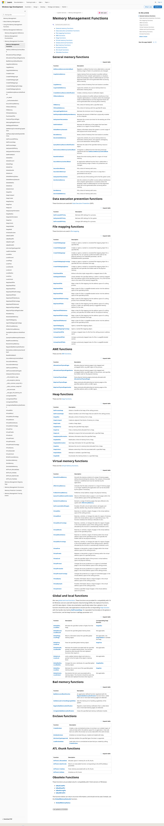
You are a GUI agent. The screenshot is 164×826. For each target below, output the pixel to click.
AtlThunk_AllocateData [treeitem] (12, 469)
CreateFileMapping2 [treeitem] (12, 83)
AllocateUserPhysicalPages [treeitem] (13, 55)
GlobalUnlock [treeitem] (10, 189)
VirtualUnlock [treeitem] (10, 454)
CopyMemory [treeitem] (10, 67)
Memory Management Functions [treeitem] (12, 45)
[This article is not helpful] (156, 42)
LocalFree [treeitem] (9, 264)
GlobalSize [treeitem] (9, 186)
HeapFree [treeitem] (9, 204)
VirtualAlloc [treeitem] (9, 410)
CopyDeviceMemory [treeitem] (11, 64)
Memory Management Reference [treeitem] (14, 33)
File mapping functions (63, 33)
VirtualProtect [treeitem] (10, 438)
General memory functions (64, 28)
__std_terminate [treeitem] (10, 389)
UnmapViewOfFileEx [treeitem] (12, 402)
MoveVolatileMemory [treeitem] (12, 317)
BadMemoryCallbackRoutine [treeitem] (14, 61)
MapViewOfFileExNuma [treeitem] (12, 298)
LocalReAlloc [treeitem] (9, 273)
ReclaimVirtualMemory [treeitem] (12, 344)
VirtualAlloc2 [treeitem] (9, 413)
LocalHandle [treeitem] (9, 267)
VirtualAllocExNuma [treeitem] (11, 423)
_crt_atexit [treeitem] (9, 97)
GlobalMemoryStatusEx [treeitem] (12, 179)
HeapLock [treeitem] (9, 207)
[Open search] (155, 2)
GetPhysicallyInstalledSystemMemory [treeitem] (15, 135)
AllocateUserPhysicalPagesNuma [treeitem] (15, 58)
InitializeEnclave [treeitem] (10, 232)
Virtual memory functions (64, 40)
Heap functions (61, 38)
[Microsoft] (3, 2)
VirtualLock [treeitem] (9, 435)
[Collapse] (25, 11)
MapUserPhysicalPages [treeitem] (12, 307)
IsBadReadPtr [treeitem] (10, 239)
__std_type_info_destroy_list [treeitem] (14, 392)
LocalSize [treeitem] (8, 276)
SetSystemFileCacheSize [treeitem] (13, 374)
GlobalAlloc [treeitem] (9, 158)
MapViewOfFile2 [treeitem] (10, 285)
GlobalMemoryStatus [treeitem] (12, 176)
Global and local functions (64, 43)
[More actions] (109, 12)
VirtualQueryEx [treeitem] (10, 451)
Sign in (160, 2)
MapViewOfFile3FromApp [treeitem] (13, 292)
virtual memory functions (70, 466)
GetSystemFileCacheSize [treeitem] (13, 151)
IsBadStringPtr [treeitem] (10, 242)
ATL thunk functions (62, 50)
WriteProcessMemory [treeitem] (12, 457)
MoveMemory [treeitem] (10, 313)
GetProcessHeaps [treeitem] (11, 145)
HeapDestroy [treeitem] (9, 201)
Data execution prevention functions (68, 31)
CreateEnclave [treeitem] (10, 73)
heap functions (66, 399)
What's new (148, 7)
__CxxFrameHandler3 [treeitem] (12, 100)
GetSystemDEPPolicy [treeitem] (12, 148)
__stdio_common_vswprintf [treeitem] (13, 386)
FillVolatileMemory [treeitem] (11, 113)
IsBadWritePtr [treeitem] (10, 245)
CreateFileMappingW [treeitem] (12, 80)
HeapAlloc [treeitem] (9, 192)
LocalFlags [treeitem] (9, 260)
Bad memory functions (63, 45)
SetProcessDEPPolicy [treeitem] (12, 367)
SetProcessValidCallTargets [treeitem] (14, 371)
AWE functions (60, 35)
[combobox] (13, 14)
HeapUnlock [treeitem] (9, 223)
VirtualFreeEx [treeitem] (10, 432)
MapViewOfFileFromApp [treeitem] (13, 301)
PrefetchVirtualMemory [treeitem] (12, 329)
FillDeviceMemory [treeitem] (11, 107)
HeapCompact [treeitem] (10, 195)
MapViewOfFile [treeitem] (10, 282)
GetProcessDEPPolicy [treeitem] (12, 139)
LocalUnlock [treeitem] (9, 279)
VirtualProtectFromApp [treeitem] (12, 444)
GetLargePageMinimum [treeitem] (13, 122)
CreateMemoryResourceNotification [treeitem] (15, 93)
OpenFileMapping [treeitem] (11, 320)
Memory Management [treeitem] (9, 18)
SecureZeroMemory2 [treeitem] (12, 364)
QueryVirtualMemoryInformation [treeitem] (15, 337)
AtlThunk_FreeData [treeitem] (11, 479)
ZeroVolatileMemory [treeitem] (12, 466)
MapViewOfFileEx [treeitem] (11, 295)
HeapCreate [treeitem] (9, 198)
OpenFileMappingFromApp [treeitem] (14, 323)
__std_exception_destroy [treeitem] (13, 380)
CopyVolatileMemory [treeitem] (12, 70)
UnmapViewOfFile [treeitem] (11, 396)
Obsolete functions (62, 52)
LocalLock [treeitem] (9, 270)
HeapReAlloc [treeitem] (9, 214)
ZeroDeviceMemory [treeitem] (11, 460)
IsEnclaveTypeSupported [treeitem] (13, 248)
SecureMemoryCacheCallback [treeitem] (14, 358)
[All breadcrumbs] (54, 12)
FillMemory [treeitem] (9, 110)
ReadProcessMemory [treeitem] (12, 340)
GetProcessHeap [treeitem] (10, 142)
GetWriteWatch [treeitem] (10, 154)
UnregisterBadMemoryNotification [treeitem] (15, 406)
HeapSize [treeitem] (8, 220)
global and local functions (66, 600)
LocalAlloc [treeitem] (9, 254)
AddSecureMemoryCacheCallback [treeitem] (15, 51)
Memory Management (74, 12)
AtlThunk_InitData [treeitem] (11, 472)
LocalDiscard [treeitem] (9, 257)
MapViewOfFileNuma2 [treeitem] (12, 304)
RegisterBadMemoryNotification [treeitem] (15, 347)
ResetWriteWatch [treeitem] (11, 355)
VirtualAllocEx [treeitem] (10, 419)
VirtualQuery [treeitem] (9, 448)
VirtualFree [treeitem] (9, 429)
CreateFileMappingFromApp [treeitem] (14, 86)
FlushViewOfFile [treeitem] (10, 116)
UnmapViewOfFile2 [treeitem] (11, 399)
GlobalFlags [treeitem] (9, 164)
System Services (61, 12)
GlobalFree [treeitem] (9, 167)
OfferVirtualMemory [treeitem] (12, 326)
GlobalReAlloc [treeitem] (10, 182)
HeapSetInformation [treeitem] (12, 217)
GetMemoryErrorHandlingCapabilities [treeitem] (15, 130)
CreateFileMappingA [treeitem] (12, 76)
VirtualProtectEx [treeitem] (10, 441)
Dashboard (158, 7)
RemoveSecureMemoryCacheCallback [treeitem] (15, 351)
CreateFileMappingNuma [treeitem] (13, 89)
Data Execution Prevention (81, 203)
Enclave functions (61, 47)
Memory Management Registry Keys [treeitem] (14, 483)
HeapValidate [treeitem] (10, 226)
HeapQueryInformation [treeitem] (12, 210)
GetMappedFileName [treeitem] (12, 125)
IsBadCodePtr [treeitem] (10, 235)
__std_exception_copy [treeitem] (12, 377)
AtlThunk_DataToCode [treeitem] (12, 476)
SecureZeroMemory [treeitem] (11, 361)
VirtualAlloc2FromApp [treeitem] (12, 416)
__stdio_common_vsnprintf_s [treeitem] (14, 383)
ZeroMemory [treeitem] (9, 463)
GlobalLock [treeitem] (9, 173)
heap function (104, 608)
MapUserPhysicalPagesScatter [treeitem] (14, 310)
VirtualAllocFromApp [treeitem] (12, 426)
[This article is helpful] (154, 42)
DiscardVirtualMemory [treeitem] (12, 103)
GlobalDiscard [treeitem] (10, 161)
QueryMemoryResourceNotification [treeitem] (15, 333)
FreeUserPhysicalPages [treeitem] (12, 119)
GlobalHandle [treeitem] (10, 170)
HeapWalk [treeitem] (9, 229)
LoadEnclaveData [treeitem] (11, 251)
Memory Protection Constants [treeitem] (13, 490)
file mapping (75, 231)
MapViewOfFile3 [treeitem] (10, 288)
